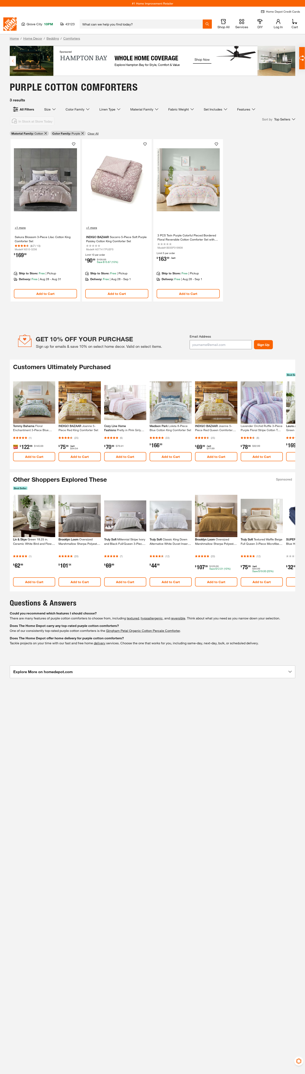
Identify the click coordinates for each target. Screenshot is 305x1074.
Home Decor (32, 38)
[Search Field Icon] (207, 24)
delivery (99, 643)
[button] (278, 119)
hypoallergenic (152, 618)
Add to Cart (45, 294)
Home (14, 38)
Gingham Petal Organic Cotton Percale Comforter (143, 630)
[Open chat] (302, 58)
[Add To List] (73, 144)
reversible (178, 618)
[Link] (45, 220)
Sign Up (263, 345)
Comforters (71, 38)
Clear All (93, 133)
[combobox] (141, 24)
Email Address (200, 336)
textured (133, 618)
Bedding (52, 38)
